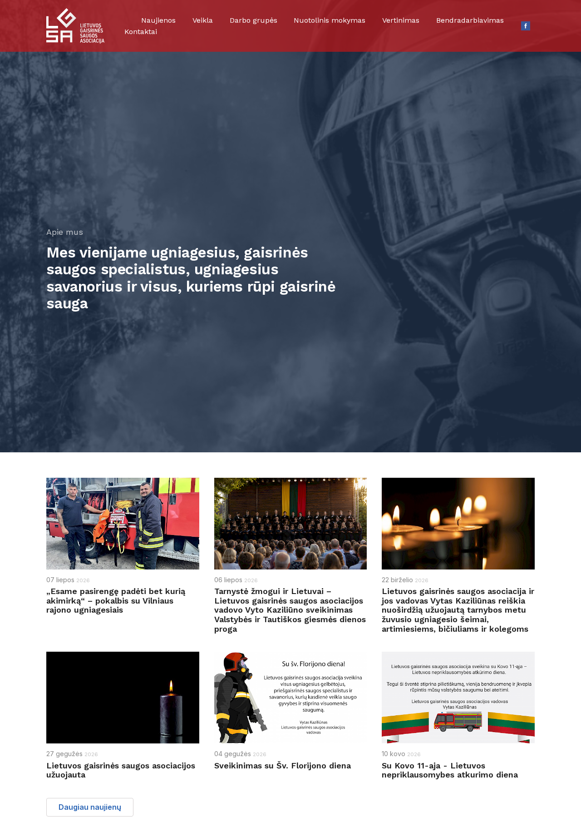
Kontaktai (140, 31)
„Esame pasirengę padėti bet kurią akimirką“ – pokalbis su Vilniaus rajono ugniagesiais (115, 600)
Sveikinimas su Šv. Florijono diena (282, 765)
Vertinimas (400, 20)
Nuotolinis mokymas (329, 20)
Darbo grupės (253, 20)
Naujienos (158, 20)
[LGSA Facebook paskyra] (525, 26)
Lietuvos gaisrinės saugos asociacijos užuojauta (120, 770)
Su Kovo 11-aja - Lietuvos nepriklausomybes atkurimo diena (450, 770)
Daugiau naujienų (90, 807)
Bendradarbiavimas (470, 20)
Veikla (202, 20)
